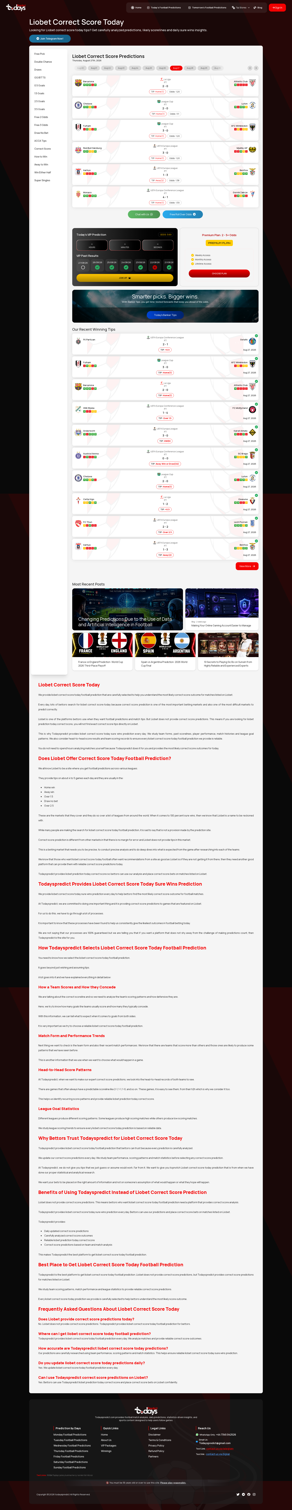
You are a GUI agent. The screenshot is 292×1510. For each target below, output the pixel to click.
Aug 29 (204, 68)
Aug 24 (135, 68)
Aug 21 (94, 68)
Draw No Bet (41, 133)
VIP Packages (108, 1445)
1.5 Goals (39, 93)
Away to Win (41, 164)
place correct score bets (184, 1212)
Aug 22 (107, 68)
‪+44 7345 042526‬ (226, 1434)
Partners (153, 1456)
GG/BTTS (39, 77)
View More (245, 566)
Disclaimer (154, 1434)
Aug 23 (121, 68)
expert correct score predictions (107, 1079)
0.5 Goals (39, 85)
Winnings (106, 1451)
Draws (38, 69)
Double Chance (43, 61)
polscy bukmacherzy (68, 1475)
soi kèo (80, 1475)
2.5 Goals (39, 101)
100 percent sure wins (182, 815)
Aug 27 (176, 68)
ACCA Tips (40, 140)
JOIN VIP (123, 277)
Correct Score (42, 148)
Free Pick (39, 53)
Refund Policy (156, 1451)
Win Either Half (42, 172)
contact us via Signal (218, 1454)
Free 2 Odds (41, 117)
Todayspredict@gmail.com (215, 1443)
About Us (106, 1440)
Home (104, 1434)
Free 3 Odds (41, 125)
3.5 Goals (39, 109)
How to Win (40, 156)
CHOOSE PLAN (219, 273)
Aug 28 (190, 68)
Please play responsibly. (173, 1482)
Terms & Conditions (159, 1440)
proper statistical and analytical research (71, 1172)
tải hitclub (88, 1475)
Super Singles (42, 180)
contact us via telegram (219, 1448)
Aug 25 (149, 68)
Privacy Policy (156, 1445)
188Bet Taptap (53, 1475)
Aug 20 (80, 68)
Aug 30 (217, 68)
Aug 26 (162, 68)
